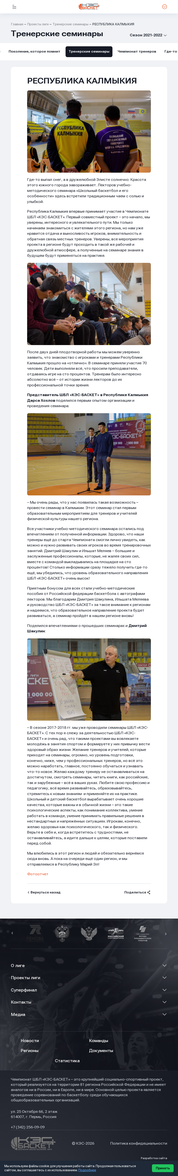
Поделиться (135, 892)
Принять (163, 1168)
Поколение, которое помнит (34, 51)
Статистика (67, 1060)
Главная (17, 24)
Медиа (18, 1014)
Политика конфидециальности (138, 1143)
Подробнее (87, 1170)
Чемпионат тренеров (137, 51)
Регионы (29, 1050)
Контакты (21, 1002)
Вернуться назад (46, 892)
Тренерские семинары (70, 24)
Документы (101, 1050)
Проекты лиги (25, 977)
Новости (30, 1040)
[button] (13, 933)
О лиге (18, 965)
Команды (98, 1040)
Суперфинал (24, 990)
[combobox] (144, 35)
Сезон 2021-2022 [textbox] (146, 35)
